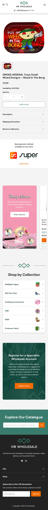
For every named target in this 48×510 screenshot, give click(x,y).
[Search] (42, 425)
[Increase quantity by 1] (22, 97)
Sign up (36, 494)
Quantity (6, 92)
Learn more (24, 164)
